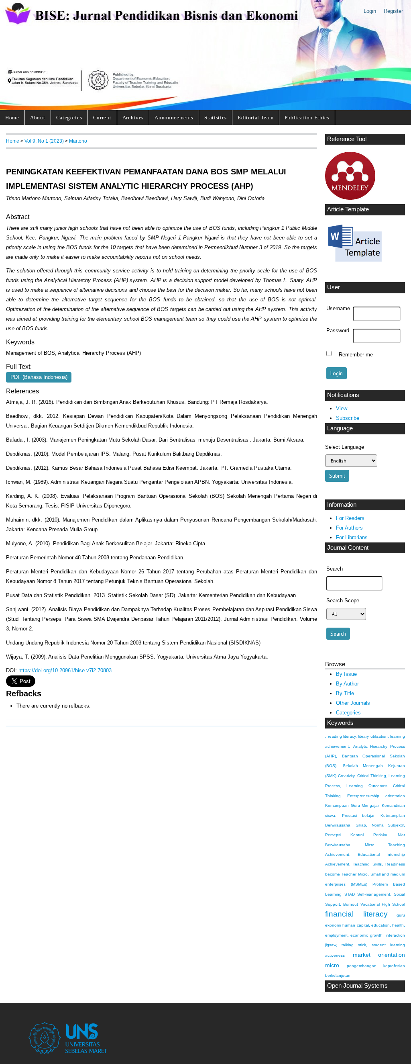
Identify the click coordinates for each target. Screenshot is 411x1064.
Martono (78, 140)
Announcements (174, 118)
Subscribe (347, 418)
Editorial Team (255, 118)
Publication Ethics (307, 118)
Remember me (356, 354)
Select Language (344, 447)
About (37, 118)
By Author (347, 684)
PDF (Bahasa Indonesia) (38, 377)
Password (337, 331)
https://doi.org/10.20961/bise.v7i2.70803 (65, 670)
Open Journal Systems (357, 985)
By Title (345, 693)
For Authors (349, 528)
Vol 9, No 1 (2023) (44, 140)
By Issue (346, 674)
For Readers (350, 518)
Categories (69, 118)
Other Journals (353, 703)
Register (393, 11)
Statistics (215, 118)
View (341, 408)
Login (370, 11)
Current (102, 118)
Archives (133, 118)
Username (338, 308)
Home (12, 118)
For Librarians (352, 537)
